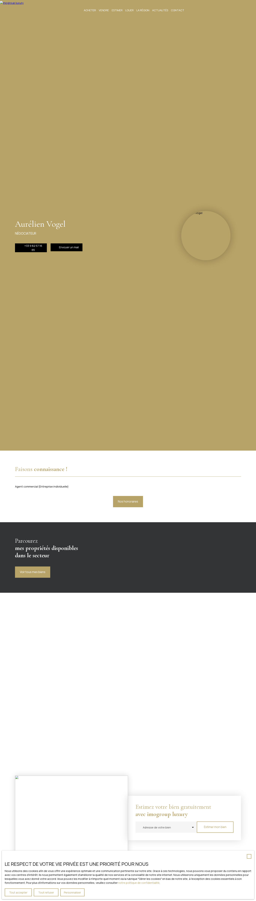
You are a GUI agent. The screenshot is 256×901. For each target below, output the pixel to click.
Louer (129, 10)
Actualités (160, 10)
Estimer (117, 10)
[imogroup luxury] (14, 10)
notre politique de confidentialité (138, 882)
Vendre (104, 10)
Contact (177, 10)
